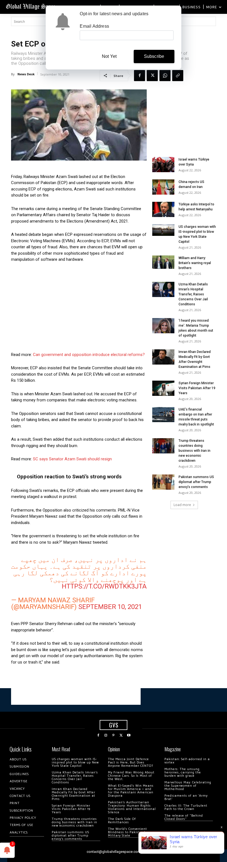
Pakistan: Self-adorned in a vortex (187, 761)
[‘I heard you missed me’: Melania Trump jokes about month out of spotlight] (163, 325)
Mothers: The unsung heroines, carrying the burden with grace (182, 772)
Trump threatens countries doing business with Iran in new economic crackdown (194, 451)
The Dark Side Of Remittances (122, 820)
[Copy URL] (177, 75)
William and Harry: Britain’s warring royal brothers (195, 263)
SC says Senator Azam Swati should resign (72, 458)
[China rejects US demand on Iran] (163, 187)
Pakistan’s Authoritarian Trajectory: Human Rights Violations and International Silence (132, 807)
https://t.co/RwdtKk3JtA (104, 586)
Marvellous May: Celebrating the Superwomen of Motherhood (187, 786)
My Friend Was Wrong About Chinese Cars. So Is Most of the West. (131, 776)
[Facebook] (139, 75)
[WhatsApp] (165, 75)
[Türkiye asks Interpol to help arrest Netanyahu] (163, 209)
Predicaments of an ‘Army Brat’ (186, 797)
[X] (152, 75)
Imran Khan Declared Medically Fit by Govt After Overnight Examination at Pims (73, 794)
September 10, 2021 (110, 607)
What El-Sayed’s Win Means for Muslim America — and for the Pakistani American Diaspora (131, 790)
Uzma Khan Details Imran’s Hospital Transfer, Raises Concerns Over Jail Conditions (193, 294)
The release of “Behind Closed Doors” (183, 817)
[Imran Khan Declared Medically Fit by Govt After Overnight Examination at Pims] (163, 357)
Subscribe (154, 56)
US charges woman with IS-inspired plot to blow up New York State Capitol (75, 762)
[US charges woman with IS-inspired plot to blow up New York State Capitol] (163, 230)
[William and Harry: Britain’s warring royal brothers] (163, 262)
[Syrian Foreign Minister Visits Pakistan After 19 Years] (163, 388)
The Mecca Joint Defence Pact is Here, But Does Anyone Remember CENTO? (130, 762)
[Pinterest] (113, 735)
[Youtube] (129, 735)
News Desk (26, 74)
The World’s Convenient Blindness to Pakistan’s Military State (127, 832)
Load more (182, 504)
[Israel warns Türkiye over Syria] (163, 164)
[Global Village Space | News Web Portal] (31, 6)
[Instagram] (106, 735)
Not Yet (109, 56)
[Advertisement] (79, 308)
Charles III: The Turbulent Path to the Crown (185, 807)
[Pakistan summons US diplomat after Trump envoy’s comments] (163, 482)
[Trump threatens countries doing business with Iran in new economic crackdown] (163, 445)
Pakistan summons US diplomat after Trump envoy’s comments (196, 482)
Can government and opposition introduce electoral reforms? (89, 354)
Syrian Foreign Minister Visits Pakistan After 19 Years (197, 388)
